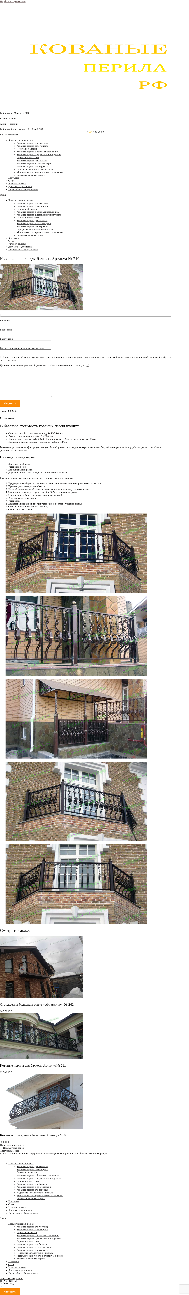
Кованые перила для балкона (32, 160)
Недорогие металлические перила (35, 169)
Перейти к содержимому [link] (13, 1)
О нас (11, 180)
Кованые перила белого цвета (32, 145)
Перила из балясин (27, 148)
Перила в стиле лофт (28, 157)
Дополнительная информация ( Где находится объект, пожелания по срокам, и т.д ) (44, 365)
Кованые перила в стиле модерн (34, 163)
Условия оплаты (17, 183)
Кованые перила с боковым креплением (38, 151)
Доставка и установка (20, 186)
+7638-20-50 (94, 131)
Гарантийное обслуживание (23, 189)
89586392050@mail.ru (11, 1278)
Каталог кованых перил (20, 140)
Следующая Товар (11, 1150)
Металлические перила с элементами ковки (40, 172)
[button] (94, 194)
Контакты (13, 177)
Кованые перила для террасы (32, 166)
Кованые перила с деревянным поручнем (39, 154)
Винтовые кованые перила (31, 174)
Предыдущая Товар (12, 1147)
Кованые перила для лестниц (32, 143)
